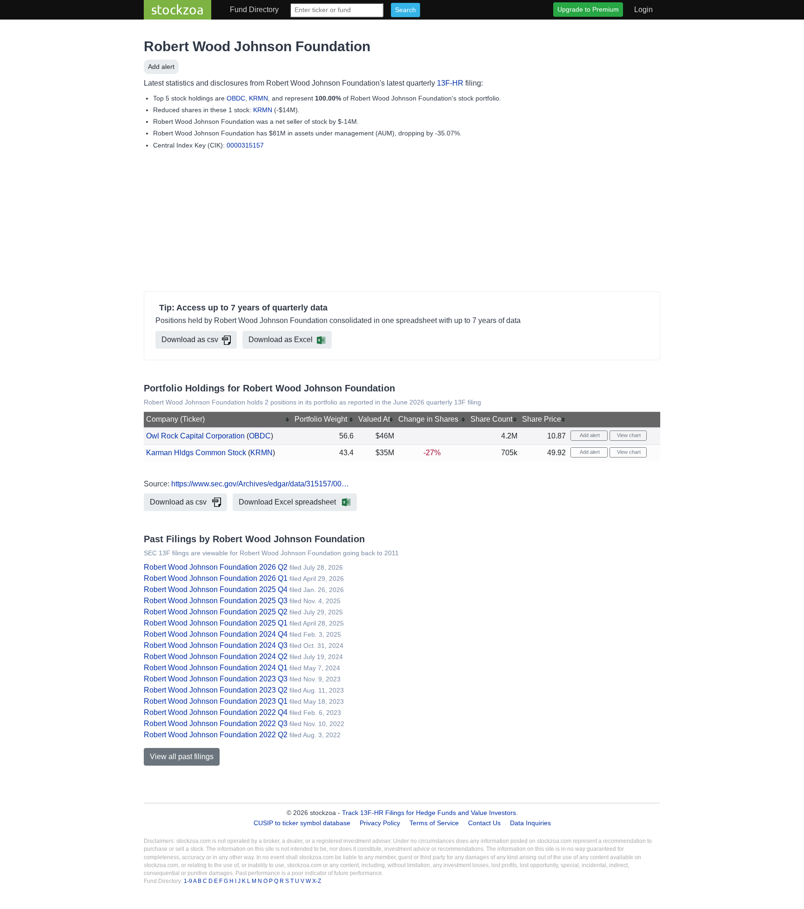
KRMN (258, 98)
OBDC (236, 98)
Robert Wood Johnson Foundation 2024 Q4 (216, 634)
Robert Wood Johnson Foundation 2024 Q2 (216, 656)
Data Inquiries (530, 823)
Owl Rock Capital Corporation (195, 436)
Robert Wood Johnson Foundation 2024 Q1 (216, 668)
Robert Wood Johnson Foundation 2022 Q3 (216, 723)
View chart (628, 435)
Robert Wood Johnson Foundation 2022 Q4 (216, 712)
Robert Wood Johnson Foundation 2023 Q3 (216, 679)
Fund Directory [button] (254, 9)
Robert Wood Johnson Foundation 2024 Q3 (216, 645)
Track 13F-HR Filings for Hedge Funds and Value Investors (429, 812)
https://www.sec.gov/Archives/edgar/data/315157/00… (260, 484)
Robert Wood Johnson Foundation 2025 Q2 (216, 612)
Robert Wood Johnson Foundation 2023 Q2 (216, 690)
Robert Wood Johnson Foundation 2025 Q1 (216, 623)
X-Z (316, 881)
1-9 (188, 881)
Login (643, 9)
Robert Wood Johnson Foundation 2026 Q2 (216, 567)
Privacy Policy (380, 823)
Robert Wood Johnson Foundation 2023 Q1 (216, 701)
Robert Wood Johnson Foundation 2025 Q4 (216, 589)
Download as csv (189, 339)
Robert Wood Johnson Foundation (257, 46)
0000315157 (245, 145)
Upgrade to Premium (588, 9)
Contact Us (484, 823)
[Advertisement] (402, 222)
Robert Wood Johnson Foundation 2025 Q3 (216, 601)
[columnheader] (218, 419)
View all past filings (182, 757)
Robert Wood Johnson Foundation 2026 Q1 (216, 578)
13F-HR (450, 83)
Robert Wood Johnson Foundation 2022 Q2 (216, 735)
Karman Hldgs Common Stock (196, 453)
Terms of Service (434, 823)
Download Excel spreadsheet (288, 502)
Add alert (161, 66)
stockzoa (177, 9)
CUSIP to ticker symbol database (303, 823)
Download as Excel (280, 339)
